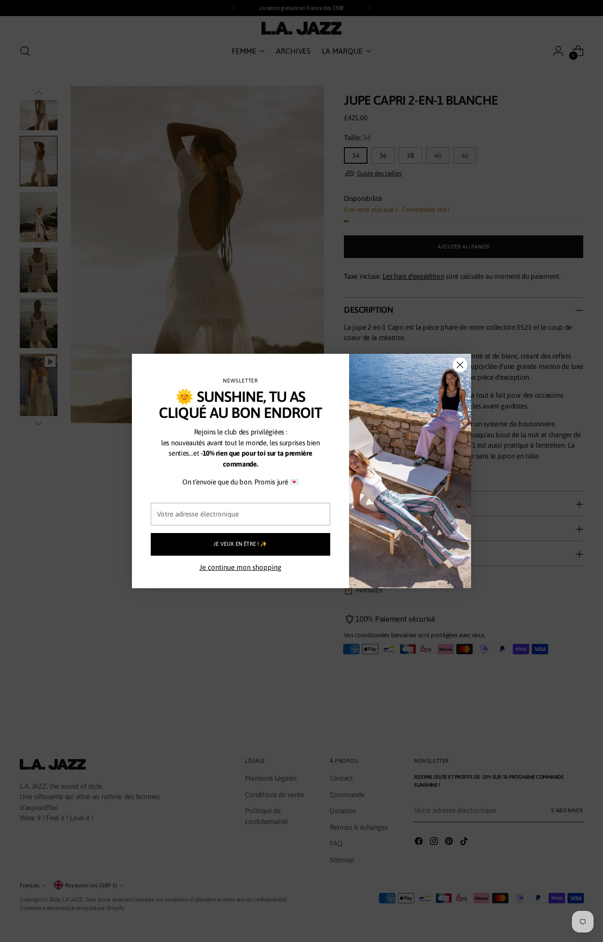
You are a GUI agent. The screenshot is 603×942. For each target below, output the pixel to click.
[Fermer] (460, 365)
